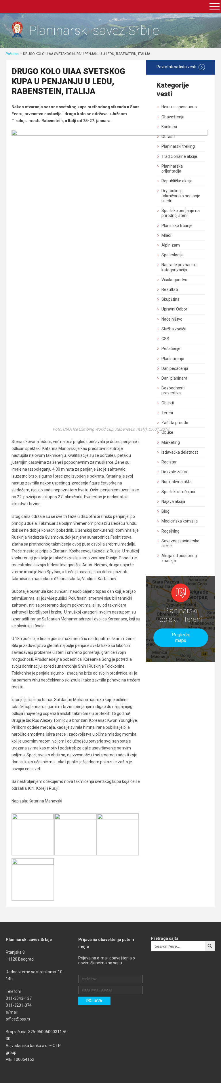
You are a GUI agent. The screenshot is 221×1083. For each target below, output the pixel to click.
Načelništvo (171, 319)
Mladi (166, 235)
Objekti (167, 403)
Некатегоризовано (179, 107)
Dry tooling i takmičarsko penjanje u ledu (180, 195)
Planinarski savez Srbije (94, 30)
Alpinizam (170, 245)
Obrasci (168, 136)
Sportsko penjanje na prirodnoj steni (180, 213)
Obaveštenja (172, 117)
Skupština (170, 299)
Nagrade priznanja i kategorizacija (179, 267)
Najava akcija (173, 501)
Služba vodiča (173, 329)
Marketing (170, 442)
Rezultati (169, 289)
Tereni (167, 412)
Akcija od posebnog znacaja (179, 558)
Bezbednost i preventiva (173, 390)
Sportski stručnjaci (178, 491)
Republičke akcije (177, 181)
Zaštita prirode (174, 422)
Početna (12, 54)
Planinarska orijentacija (172, 168)
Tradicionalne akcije (179, 156)
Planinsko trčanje (177, 225)
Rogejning (170, 531)
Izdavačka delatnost (179, 452)
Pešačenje (170, 348)
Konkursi (169, 126)
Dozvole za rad (174, 471)
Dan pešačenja (174, 368)
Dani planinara (174, 378)
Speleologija (172, 255)
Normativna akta (176, 481)
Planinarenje (172, 358)
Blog (165, 511)
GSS (165, 338)
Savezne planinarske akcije (180, 543)
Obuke (167, 432)
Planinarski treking (178, 146)
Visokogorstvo (174, 279)
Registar (169, 462)
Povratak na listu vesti (176, 67)
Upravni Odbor (174, 309)
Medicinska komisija (179, 521)
